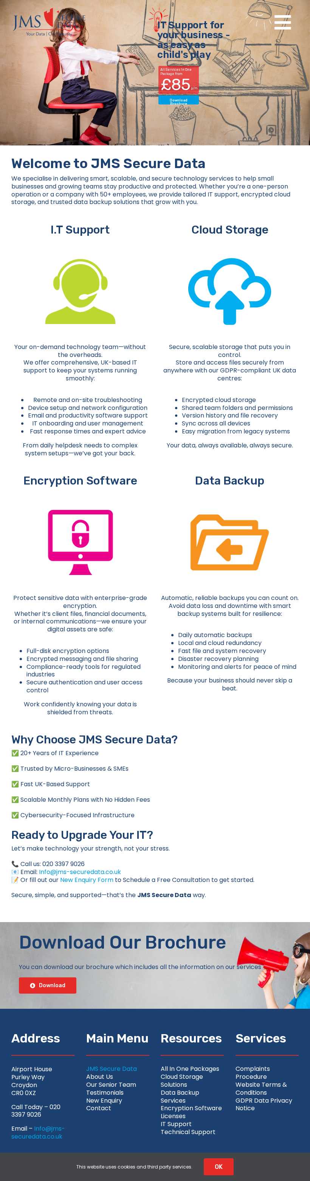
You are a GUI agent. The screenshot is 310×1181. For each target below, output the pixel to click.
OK (219, 1166)
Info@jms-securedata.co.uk (80, 872)
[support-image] (80, 242)
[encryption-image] (80, 493)
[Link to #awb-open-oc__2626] (282, 22)
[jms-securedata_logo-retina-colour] (49, 10)
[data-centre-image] (230, 493)
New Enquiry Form (86, 880)
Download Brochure (179, 101)
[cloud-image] (230, 242)
